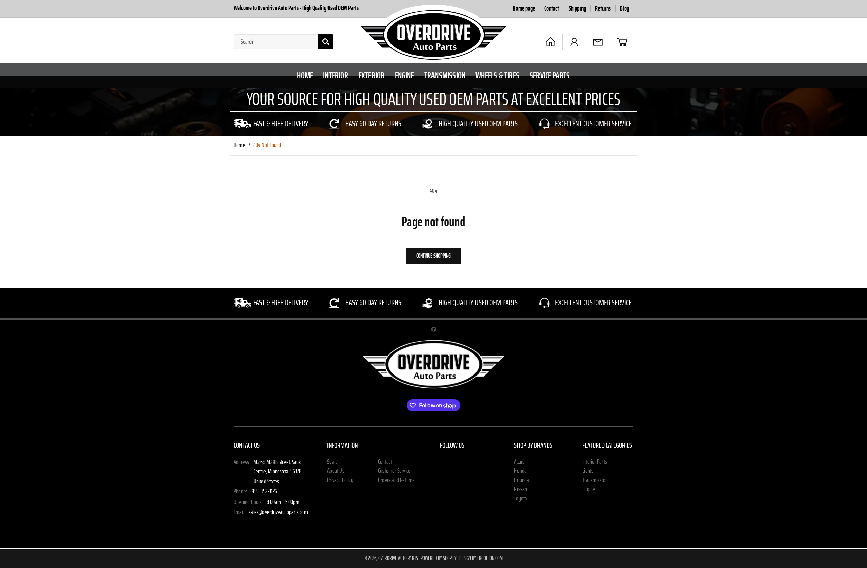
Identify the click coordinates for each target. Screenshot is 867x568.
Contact (551, 8)
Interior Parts (594, 462)
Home (239, 145)
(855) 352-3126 (263, 492)
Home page (524, 8)
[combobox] (283, 41)
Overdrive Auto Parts (398, 558)
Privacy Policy (340, 480)
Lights (587, 471)
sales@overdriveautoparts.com (278, 512)
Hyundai (522, 480)
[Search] (325, 41)
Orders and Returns (396, 480)
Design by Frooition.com (481, 558)
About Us (335, 471)
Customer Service (394, 471)
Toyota (520, 498)
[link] (272, 123)
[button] (622, 42)
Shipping (577, 8)
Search (333, 462)
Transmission (595, 480)
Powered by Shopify (439, 558)
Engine (588, 489)
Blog (624, 8)
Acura (519, 462)
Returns (603, 8)
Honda (520, 471)
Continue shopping (433, 256)
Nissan (520, 489)
